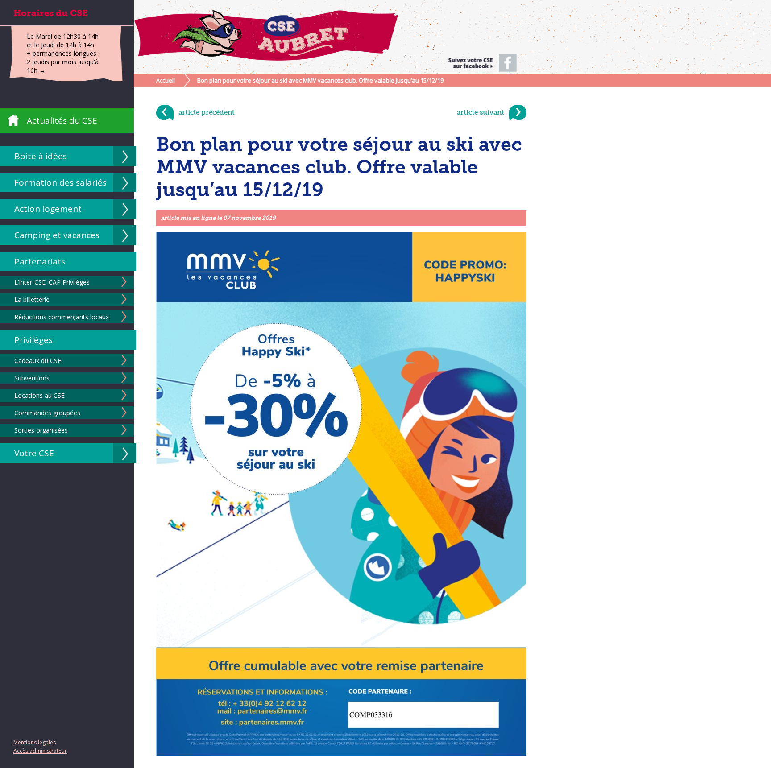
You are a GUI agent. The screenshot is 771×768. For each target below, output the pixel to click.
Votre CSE (34, 453)
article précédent (206, 112)
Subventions (32, 378)
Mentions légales (34, 742)
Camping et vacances (56, 235)
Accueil (165, 80)
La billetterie (32, 299)
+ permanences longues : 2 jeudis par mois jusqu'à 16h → (63, 61)
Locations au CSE (39, 395)
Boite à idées (40, 156)
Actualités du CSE (62, 120)
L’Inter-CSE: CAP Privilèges (52, 282)
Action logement (48, 209)
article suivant (480, 112)
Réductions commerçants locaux (61, 317)
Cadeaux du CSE (37, 360)
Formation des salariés (60, 182)
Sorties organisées (41, 430)
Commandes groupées (47, 413)
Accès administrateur (40, 751)
